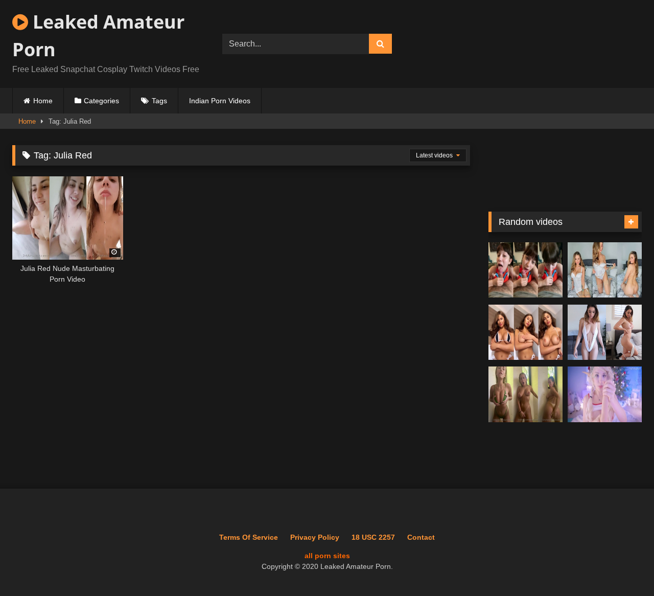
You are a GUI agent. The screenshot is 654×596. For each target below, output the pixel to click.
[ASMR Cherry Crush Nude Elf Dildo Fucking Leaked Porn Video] (605, 394)
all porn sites (327, 556)
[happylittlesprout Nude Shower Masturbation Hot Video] (525, 394)
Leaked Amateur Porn (98, 35)
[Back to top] (622, 566)
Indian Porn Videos (219, 101)
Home (43, 101)
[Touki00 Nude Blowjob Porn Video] (525, 270)
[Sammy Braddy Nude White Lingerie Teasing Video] (605, 270)
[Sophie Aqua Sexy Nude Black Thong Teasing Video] (525, 332)
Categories (101, 101)
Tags (159, 101)
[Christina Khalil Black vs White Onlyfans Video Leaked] (605, 332)
